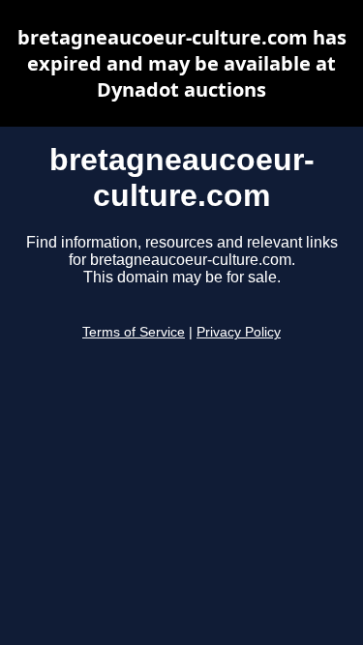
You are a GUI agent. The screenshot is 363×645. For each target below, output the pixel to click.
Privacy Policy (239, 332)
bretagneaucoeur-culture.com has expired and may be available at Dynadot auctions (182, 63)
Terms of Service (133, 332)
